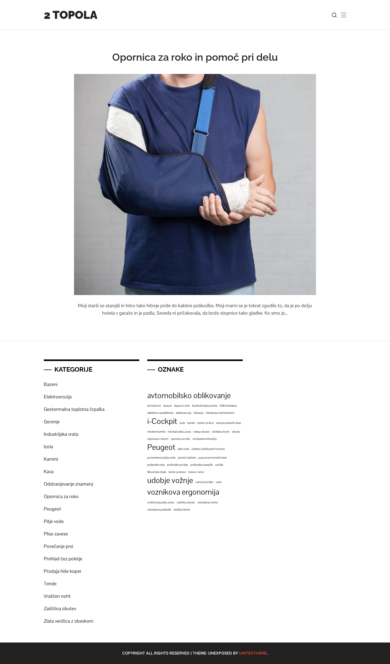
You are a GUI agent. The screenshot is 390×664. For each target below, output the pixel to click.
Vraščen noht (57, 596)
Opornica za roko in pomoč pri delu (195, 57)
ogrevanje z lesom (157, 439)
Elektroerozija (58, 397)
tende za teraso (177, 472)
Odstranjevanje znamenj (68, 484)
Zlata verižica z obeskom (68, 621)
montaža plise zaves (179, 431)
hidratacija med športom (220, 413)
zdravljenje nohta (207, 502)
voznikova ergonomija (183, 492)
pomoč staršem (187, 457)
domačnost (154, 405)
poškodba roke (156, 465)
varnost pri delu (204, 482)
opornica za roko (180, 439)
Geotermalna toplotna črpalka (74, 409)
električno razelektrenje (160, 413)
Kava (49, 471)
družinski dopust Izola (204, 405)
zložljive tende (182, 509)
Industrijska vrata (61, 434)
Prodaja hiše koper (62, 571)
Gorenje (52, 422)
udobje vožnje (170, 480)
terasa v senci (196, 472)
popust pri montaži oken (212, 457)
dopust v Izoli (181, 405)
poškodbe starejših (201, 465)
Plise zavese (56, 534)
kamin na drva (205, 423)
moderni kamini (156, 431)
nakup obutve (201, 431)
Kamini (51, 459)
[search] (334, 15)
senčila (219, 465)
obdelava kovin (220, 431)
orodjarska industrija (204, 439)
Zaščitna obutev (60, 608)
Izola (48, 446)
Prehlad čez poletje (63, 559)
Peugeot (52, 509)
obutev (236, 431)
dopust (167, 405)
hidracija (198, 413)
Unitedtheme (253, 653)
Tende (50, 584)
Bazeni (51, 384)
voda (219, 482)
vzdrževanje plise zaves (160, 502)
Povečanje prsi (58, 546)
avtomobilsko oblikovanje (189, 395)
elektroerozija (183, 413)
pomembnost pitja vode (161, 457)
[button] (343, 14)
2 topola (70, 14)
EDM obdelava (228, 405)
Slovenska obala (156, 472)
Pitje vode (54, 521)
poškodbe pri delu (177, 465)
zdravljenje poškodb (159, 509)
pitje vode (183, 449)
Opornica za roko (61, 496)
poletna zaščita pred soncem (208, 449)
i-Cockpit (162, 421)
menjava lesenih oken (228, 423)
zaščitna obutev (186, 502)
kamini (191, 423)
